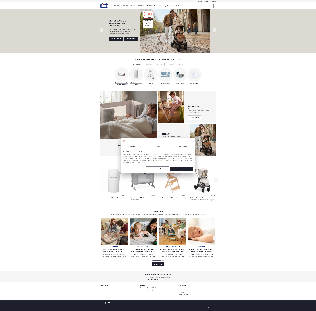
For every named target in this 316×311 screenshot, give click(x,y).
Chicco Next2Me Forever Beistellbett (140, 199)
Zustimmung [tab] (133, 146)
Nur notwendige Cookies (158, 169)
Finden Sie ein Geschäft (185, 290)
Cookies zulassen (182, 169)
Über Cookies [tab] (183, 146)
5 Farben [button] (124, 195)
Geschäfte (207, 1)
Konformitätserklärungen (146, 290)
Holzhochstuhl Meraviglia (169, 198)
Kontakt (214, 1)
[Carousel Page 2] (163, 260)
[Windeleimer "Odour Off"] (113, 180)
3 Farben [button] (153, 195)
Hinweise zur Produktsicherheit (148, 288)
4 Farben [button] (183, 195)
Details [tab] (158, 146)
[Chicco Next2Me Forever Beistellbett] (143, 180)
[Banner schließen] (192, 141)
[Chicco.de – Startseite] (104, 5)
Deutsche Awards (116, 38)
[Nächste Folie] (214, 30)
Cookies (206, 307)
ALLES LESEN (158, 264)
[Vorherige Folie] (101, 30)
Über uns (200, 1)
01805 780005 (154, 279)
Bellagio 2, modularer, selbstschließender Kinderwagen (202, 199)
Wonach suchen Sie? (173, 6)
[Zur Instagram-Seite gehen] (105, 303)
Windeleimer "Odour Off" (110, 198)
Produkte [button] (116, 5)
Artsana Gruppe (183, 294)
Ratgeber (181, 292)
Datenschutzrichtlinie (191, 307)
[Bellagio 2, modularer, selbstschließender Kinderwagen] (202, 180)
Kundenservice (104, 288)
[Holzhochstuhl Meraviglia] (172, 180)
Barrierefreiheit (104, 290)
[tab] (137, 64)
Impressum (200, 307)
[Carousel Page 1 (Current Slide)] (156, 260)
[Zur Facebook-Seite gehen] (101, 303)
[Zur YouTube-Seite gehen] (109, 303)
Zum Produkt (194, 117)
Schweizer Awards (131, 38)
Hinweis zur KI (212, 307)
